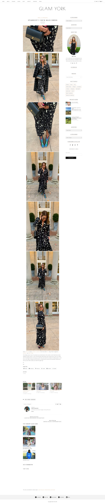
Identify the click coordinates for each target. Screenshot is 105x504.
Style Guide (78, 88)
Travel (73, 110)
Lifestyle (74, 86)
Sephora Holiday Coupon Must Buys (52, 421)
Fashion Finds (68, 86)
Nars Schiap (31, 353)
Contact (29, 1)
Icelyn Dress (75, 102)
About (8, 1)
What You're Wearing (70, 95)
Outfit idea (33, 399)
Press (40, 1)
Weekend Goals (26, 460)
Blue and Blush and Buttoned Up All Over (27, 448)
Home (3, 1)
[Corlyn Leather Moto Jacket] (42, 386)
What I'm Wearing (43, 17)
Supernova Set (26, 436)
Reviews (67, 88)
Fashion (13, 1)
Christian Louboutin (36, 351)
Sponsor (35, 1)
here (48, 351)
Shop (24, 1)
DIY (74, 84)
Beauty (67, 84)
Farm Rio (27, 351)
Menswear (79, 86)
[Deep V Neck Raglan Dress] (56, 386)
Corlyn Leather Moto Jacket (41, 390)
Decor (19, 1)
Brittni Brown (34, 408)
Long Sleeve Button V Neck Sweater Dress (28, 391)
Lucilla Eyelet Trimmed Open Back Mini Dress (76, 118)
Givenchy (24, 353)
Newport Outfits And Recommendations (76, 108)
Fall (26, 399)
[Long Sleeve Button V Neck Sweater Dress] (29, 386)
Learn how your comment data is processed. (46, 489)
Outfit (29, 399)
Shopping (72, 88)
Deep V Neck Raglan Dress (55, 390)
